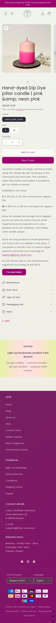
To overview (14, 272)
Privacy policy (12, 611)
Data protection (14, 474)
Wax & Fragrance (15, 443)
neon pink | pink (14, 119)
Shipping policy (46, 611)
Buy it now (28, 160)
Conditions (11, 480)
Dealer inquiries (14, 436)
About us (10, 417)
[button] (6, 13)
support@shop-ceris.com (16, 254)
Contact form (13, 430)
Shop (8, 411)
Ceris (15, 607)
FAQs (8, 423)
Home (9, 404)
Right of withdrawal (16, 467)
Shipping (19, 109)
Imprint (9, 493)
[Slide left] (22, 82)
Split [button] (7, 320)
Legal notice (29, 615)
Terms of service (28, 611)
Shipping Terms (14, 487)
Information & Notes (17, 449)
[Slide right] (34, 82)
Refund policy (44, 607)
